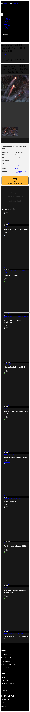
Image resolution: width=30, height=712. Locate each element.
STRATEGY (4, 690)
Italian (17, 172)
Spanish (21, 172)
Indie (5, 22)
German (25, 171)
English (17, 171)
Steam (16, 168)
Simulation (7, 25)
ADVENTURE (5, 680)
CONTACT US (5, 668)
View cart (8, 35)
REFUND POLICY (6, 661)
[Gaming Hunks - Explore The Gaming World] (10, 3)
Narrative (19, 270)
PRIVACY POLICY (6, 658)
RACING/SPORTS (6, 687)
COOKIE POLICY (6, 655)
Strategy (6, 21)
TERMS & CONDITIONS (8, 664)
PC (23, 270)
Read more (6, 223)
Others (5, 226)
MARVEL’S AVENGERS (7, 684)
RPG (5, 24)
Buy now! (15, 183)
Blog (5, 27)
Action (6, 18)
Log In (6, 28)
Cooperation (11, 633)
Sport (17, 364)
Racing (8, 364)
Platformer (25, 316)
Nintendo (19, 316)
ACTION (3, 677)
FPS (15, 270)
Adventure (7, 19)
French (21, 171)
